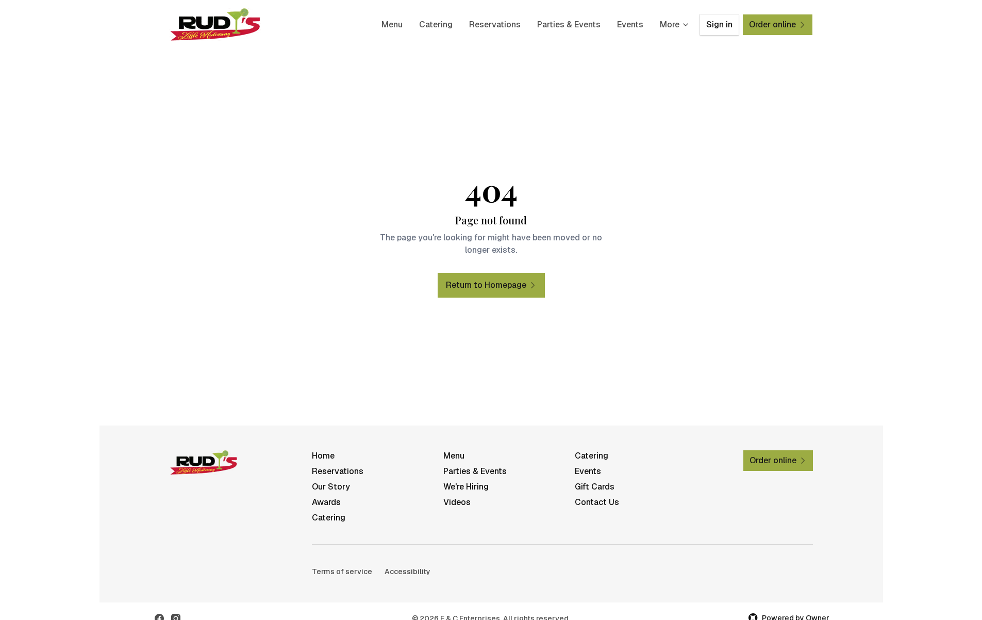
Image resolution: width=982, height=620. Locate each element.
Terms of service (342, 571)
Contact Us (597, 502)
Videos (457, 502)
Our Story (331, 486)
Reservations (495, 24)
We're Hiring (466, 486)
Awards (326, 502)
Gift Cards (594, 486)
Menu (392, 24)
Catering (436, 24)
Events (630, 24)
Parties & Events (569, 24)
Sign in (719, 24)
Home (323, 455)
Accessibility (407, 571)
